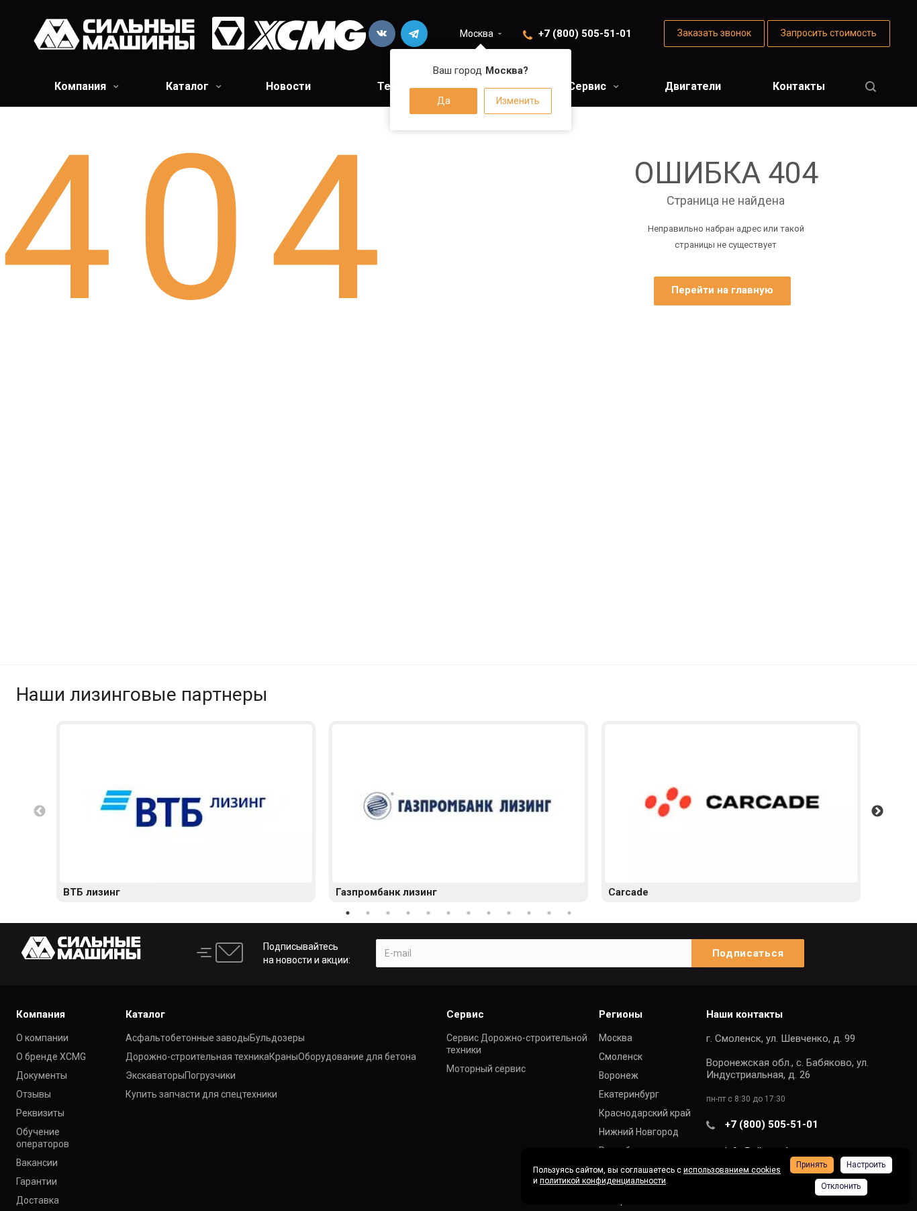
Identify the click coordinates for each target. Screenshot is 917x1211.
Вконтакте (382, 33)
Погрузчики (210, 1075)
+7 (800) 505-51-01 (585, 34)
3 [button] (388, 913)
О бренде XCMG (51, 1056)
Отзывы (33, 1094)
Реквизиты (40, 1113)
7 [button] (468, 913)
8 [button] (488, 913)
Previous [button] (39, 811)
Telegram (414, 33)
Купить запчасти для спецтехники (201, 1094)
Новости (288, 86)
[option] (186, 811)
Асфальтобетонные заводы (188, 1037)
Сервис (588, 86)
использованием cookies (732, 1170)
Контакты (799, 86)
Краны (283, 1056)
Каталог (188, 86)
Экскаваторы (155, 1075)
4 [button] (408, 913)
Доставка (37, 1200)
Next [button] (877, 811)
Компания (81, 86)
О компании (42, 1037)
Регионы (620, 1014)
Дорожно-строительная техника (197, 1056)
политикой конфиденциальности (603, 1180)
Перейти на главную (722, 290)
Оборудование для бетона (357, 1056)
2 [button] (368, 913)
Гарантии (36, 1181)
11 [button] (549, 913)
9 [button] (509, 913)
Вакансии (37, 1162)
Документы (41, 1075)
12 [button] (569, 913)
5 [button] (428, 913)
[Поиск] (870, 87)
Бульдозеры (277, 1037)
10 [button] (529, 913)
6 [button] (448, 913)
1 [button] (347, 913)
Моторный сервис (486, 1068)
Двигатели (693, 86)
